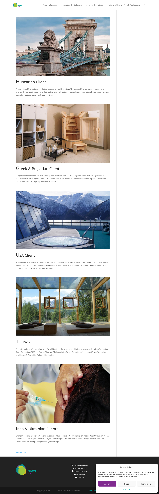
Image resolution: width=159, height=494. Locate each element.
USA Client (25, 255)
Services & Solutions (94, 5)
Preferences (146, 484)
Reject (126, 484)
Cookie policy (125, 489)
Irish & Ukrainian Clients (37, 428)
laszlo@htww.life (79, 465)
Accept (107, 484)
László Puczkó (79, 468)
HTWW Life (79, 474)
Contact (79, 477)
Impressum (93, 490)
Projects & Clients (114, 5)
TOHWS (23, 342)
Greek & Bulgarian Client (37, 168)
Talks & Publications (132, 5)
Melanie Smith (79, 471)
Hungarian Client (31, 81)
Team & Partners (50, 5)
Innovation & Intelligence (71, 5)
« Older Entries (22, 452)
